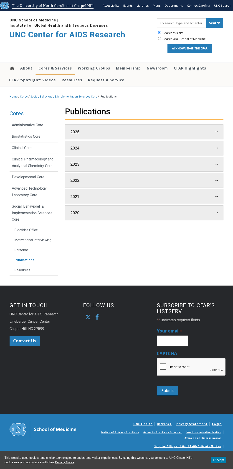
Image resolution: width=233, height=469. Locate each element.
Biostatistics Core (26, 136)
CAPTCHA (167, 353)
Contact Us (24, 340)
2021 (74, 196)
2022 (74, 180)
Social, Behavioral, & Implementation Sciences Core (63, 96)
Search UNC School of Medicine (184, 39)
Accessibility (111, 5)
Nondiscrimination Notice (203, 432)
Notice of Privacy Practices (120, 432)
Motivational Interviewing (33, 240)
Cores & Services (55, 68)
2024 (74, 148)
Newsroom (157, 68)
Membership (128, 68)
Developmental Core (28, 177)
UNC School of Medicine (33, 20)
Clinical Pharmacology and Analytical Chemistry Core (32, 162)
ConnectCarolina (198, 5)
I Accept (218, 460)
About (26, 68)
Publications (24, 260)
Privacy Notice (64, 462)
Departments (174, 5)
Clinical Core (22, 148)
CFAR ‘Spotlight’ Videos (32, 79)
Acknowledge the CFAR (190, 48)
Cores (24, 96)
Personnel (22, 250)
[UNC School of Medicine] (43, 429)
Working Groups (94, 68)
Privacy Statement (192, 424)
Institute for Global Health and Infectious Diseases (59, 25)
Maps (157, 5)
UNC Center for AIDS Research (67, 34)
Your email (169, 331)
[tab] (144, 132)
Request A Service (106, 79)
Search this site (173, 33)
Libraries (143, 5)
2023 (74, 164)
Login (217, 424)
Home (11, 68)
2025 (74, 131)
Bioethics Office (26, 230)
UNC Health (143, 424)
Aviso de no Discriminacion (203, 438)
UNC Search (222, 5)
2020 (74, 212)
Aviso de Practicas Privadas (162, 432)
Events (128, 5)
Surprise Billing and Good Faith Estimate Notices (187, 446)
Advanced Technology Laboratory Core (29, 191)
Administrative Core (27, 125)
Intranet (164, 424)
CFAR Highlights (190, 68)
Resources (72, 79)
